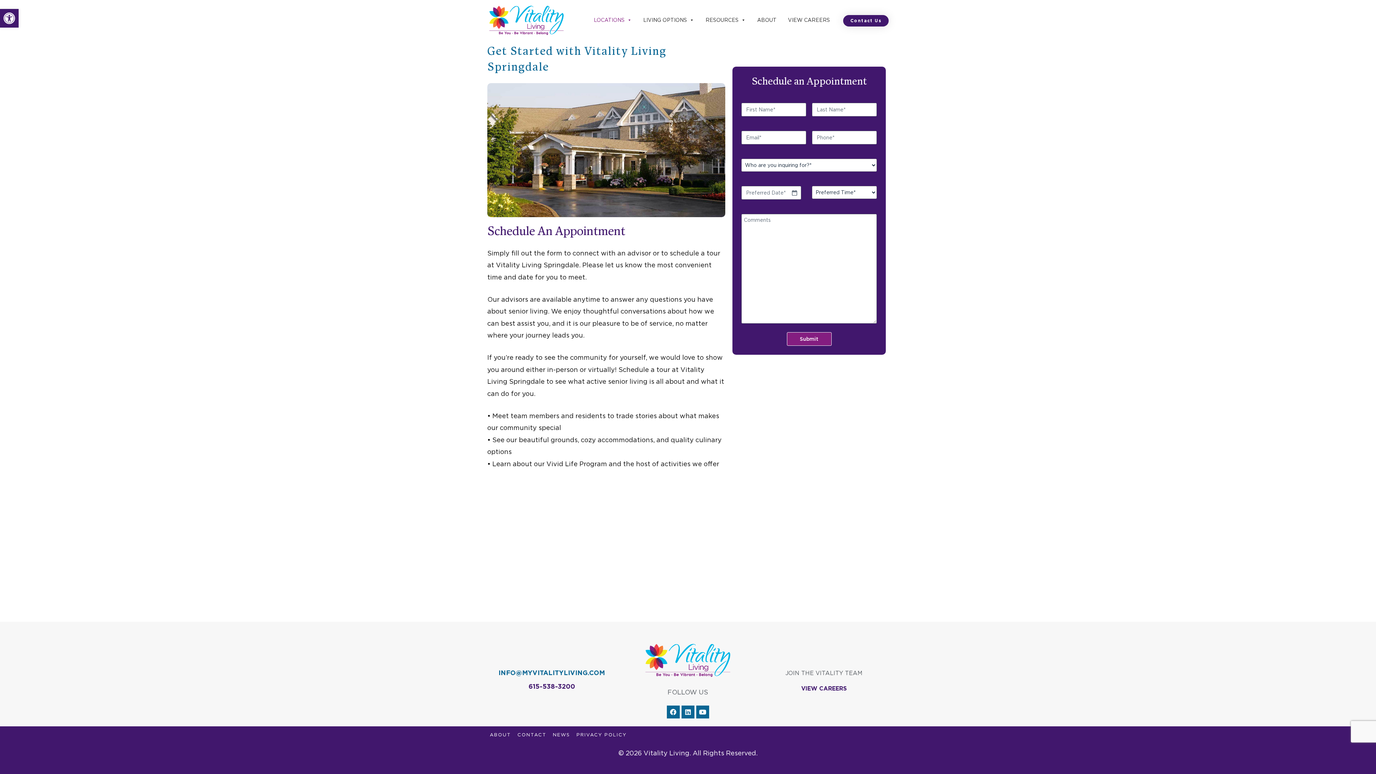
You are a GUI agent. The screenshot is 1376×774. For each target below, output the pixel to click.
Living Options (665, 20)
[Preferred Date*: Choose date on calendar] (794, 193)
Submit (809, 339)
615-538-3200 (552, 686)
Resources (722, 20)
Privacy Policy (602, 734)
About (767, 20)
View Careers (809, 20)
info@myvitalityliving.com (551, 673)
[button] (9, 18)
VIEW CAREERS (824, 688)
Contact (531, 734)
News (561, 734)
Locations (609, 20)
